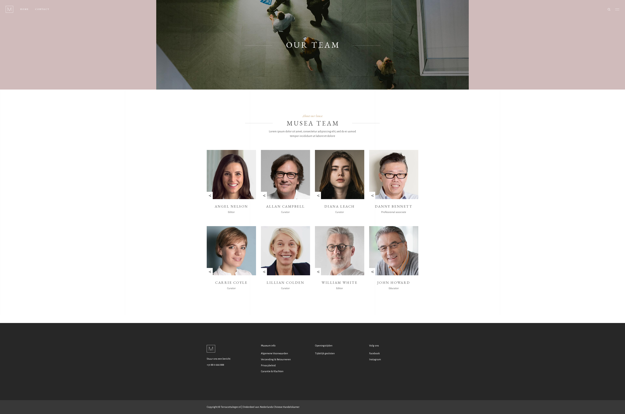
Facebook (374, 353)
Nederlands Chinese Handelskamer (279, 407)
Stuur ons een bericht (218, 358)
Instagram (375, 359)
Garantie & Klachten (272, 371)
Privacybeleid (268, 365)
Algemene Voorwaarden (274, 353)
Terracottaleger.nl (231, 407)
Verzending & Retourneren (276, 359)
